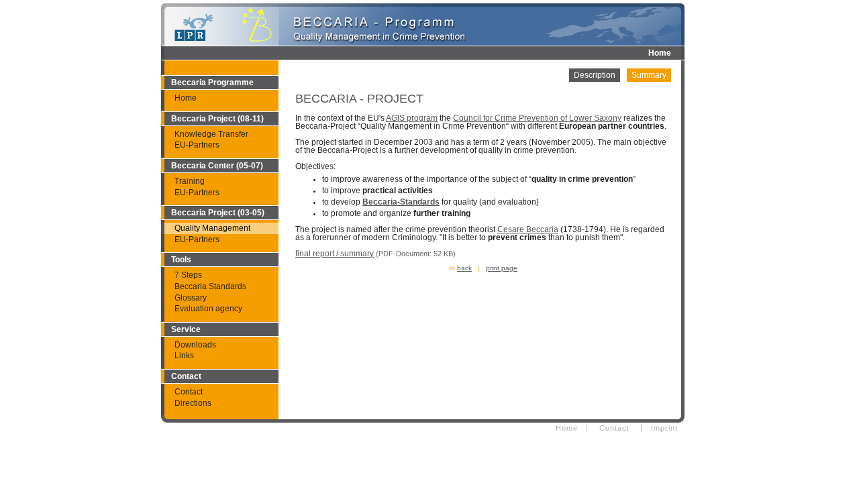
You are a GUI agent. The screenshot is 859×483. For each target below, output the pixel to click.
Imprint (664, 428)
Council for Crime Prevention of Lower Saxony (537, 118)
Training (189, 181)
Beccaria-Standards (401, 202)
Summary (648, 75)
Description (594, 75)
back (464, 268)
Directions (192, 403)
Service (186, 329)
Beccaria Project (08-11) (217, 119)
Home (659, 53)
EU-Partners (196, 145)
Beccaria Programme (212, 82)
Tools (181, 260)
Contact (186, 376)
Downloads (195, 345)
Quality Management (212, 228)
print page (501, 268)
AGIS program (412, 118)
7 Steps (188, 275)
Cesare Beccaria (527, 229)
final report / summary (334, 254)
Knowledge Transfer (211, 134)
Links (184, 356)
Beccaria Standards (210, 286)
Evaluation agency (208, 309)
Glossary (190, 298)
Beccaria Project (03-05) (217, 213)
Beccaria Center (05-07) (217, 166)
